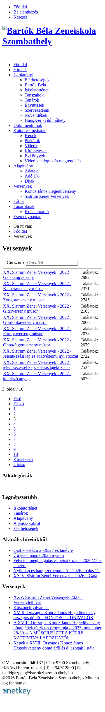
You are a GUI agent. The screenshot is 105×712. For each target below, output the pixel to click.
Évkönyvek (35, 155)
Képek (30, 135)
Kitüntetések (36, 150)
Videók (31, 145)
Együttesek (34, 105)
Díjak (29, 181)
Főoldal (20, 7)
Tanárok (32, 100)
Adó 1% (32, 176)
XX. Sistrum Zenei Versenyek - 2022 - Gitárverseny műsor (37, 309)
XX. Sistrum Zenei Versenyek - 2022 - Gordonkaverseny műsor (37, 320)
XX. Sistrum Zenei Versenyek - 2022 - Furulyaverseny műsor (37, 331)
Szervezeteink (37, 110)
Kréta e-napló (37, 211)
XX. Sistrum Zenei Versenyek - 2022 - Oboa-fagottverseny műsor (37, 342)
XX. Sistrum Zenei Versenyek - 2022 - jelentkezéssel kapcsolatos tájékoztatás (37, 365)
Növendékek (36, 115)
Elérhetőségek (37, 79)
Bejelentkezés (25, 12)
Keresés (20, 17)
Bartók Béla (35, 84)
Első (17, 398)
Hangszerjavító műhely (45, 120)
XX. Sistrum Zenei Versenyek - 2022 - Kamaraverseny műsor (37, 286)
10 (15, 454)
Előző (18, 403)
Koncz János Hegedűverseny (50, 191)
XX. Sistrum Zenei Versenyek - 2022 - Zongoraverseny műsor (37, 297)
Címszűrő (16, 262)
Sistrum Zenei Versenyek (47, 196)
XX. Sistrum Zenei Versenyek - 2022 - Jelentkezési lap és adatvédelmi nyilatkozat (40, 354)
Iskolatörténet (36, 90)
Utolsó (19, 464)
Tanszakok (34, 95)
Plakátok (32, 140)
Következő (23, 459)
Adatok (31, 171)
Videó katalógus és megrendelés (53, 160)
